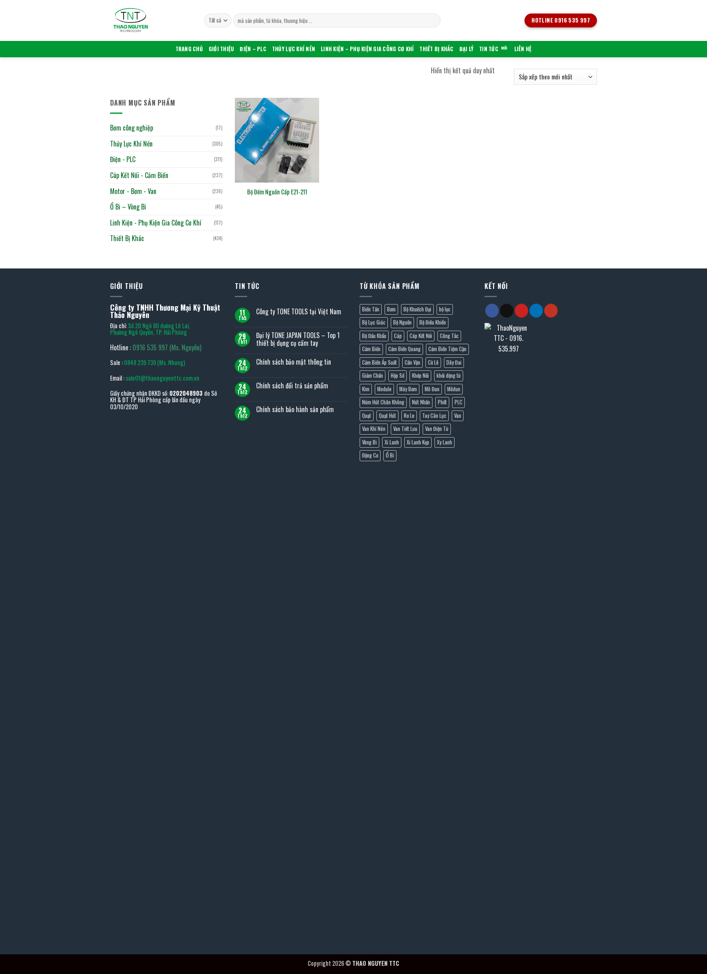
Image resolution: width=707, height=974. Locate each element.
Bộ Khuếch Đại (417, 309)
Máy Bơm (408, 389)
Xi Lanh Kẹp (418, 442)
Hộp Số (397, 375)
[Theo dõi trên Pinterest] (521, 311)
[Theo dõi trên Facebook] (492, 311)
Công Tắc (449, 336)
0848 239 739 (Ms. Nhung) (154, 362)
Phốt (442, 402)
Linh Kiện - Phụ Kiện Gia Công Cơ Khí (155, 223)
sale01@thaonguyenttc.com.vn (162, 378)
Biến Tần (370, 309)
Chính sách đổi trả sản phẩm (292, 386)
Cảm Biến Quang (404, 349)
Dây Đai (454, 362)
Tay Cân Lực (434, 415)
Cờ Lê (433, 362)
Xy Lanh (444, 442)
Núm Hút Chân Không (383, 402)
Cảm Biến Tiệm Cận (447, 349)
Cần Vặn (412, 362)
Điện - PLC (122, 159)
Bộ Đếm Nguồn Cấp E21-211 (277, 192)
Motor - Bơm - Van (133, 191)
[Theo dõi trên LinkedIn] (536, 311)
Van (457, 415)
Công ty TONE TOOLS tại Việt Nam (298, 312)
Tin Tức (488, 49)
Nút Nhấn (421, 402)
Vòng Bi (369, 442)
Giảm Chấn (372, 375)
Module (384, 389)
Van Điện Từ (436, 429)
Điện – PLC (253, 49)
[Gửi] (433, 20)
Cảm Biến (371, 349)
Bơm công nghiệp (131, 128)
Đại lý (466, 49)
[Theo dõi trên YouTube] (551, 311)
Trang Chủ (189, 49)
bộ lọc (444, 309)
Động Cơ (370, 455)
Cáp (398, 336)
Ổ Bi (390, 455)
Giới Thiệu (221, 49)
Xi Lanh (392, 442)
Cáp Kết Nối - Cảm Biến (139, 175)
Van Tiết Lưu (405, 429)
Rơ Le (409, 415)
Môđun (453, 389)
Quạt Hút (387, 415)
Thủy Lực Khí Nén (293, 49)
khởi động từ (449, 375)
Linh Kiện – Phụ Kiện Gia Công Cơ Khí (367, 49)
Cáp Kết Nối (421, 336)
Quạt (366, 415)
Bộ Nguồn (402, 322)
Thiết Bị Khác (436, 49)
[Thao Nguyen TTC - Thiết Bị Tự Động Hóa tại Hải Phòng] (151, 20)
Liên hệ (523, 49)
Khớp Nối (420, 375)
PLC (458, 402)
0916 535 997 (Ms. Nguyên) (167, 347)
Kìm (365, 389)
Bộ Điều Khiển (432, 322)
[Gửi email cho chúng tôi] (506, 311)
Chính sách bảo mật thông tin (293, 362)
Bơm (391, 309)
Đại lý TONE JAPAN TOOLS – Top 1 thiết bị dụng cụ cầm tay (298, 339)
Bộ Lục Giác (373, 322)
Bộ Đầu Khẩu (374, 336)
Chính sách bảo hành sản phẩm (295, 409)
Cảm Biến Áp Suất (379, 362)
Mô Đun (432, 389)
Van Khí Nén (373, 429)
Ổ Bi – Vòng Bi (128, 207)
